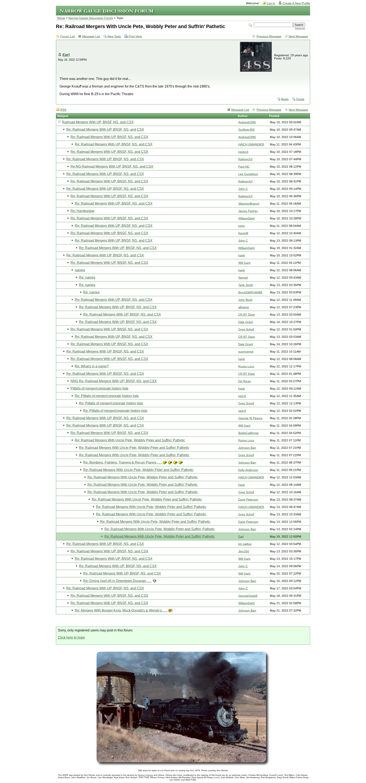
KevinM (243, 233)
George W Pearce (250, 418)
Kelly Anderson (248, 470)
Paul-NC (244, 166)
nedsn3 (243, 151)
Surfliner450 (246, 129)
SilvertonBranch (248, 203)
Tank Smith (245, 285)
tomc (241, 225)
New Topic (114, 36)
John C (243, 188)
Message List (91, 36)
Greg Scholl (246, 329)
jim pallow (244, 544)
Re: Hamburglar (82, 211)
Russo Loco (246, 366)
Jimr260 (243, 551)
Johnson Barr (247, 447)
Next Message (298, 36)
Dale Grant (245, 322)
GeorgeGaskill (247, 595)
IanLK (242, 396)
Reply (285, 99)
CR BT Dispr (246, 314)
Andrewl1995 (247, 122)
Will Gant (244, 262)
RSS (63, 109)
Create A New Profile (296, 3)
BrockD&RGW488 (250, 292)
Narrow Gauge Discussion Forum (90, 18)
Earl (66, 54)
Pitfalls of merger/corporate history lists (99, 388)
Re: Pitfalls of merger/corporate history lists (107, 396)
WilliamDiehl (246, 218)
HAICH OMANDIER (251, 144)
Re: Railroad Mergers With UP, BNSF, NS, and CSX (105, 129)
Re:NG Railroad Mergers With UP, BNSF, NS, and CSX (112, 166)
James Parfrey (248, 211)
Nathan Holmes (145, 775)
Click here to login (71, 637)
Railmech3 (245, 159)
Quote (300, 99)
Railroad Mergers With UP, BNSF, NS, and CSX (98, 122)
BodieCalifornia (248, 433)
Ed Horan (244, 381)
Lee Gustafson (248, 174)
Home (61, 18)
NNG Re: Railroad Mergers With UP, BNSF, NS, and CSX (114, 381)
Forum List (67, 36)
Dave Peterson (248, 499)
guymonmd (245, 351)
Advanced (300, 28)
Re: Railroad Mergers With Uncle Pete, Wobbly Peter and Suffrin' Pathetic (130, 440)
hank (241, 255)
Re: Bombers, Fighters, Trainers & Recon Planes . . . (122, 462)
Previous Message (268, 36)
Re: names (87, 277)
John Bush (245, 299)
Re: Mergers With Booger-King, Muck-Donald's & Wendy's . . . (121, 610)
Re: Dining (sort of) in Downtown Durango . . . (117, 581)
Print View (135, 36)
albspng (243, 307)
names (80, 270)
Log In (271, 3)
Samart (243, 277)
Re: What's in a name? (92, 366)
